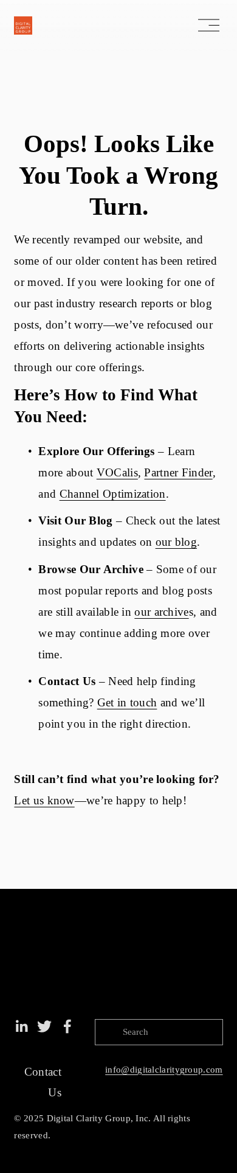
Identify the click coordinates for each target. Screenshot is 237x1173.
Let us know (44, 800)
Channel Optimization (113, 493)
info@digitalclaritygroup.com (163, 1069)
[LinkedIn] (21, 1026)
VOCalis (117, 472)
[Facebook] (67, 1026)
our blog (176, 541)
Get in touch (127, 702)
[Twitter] (44, 1026)
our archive (161, 611)
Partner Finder (178, 472)
